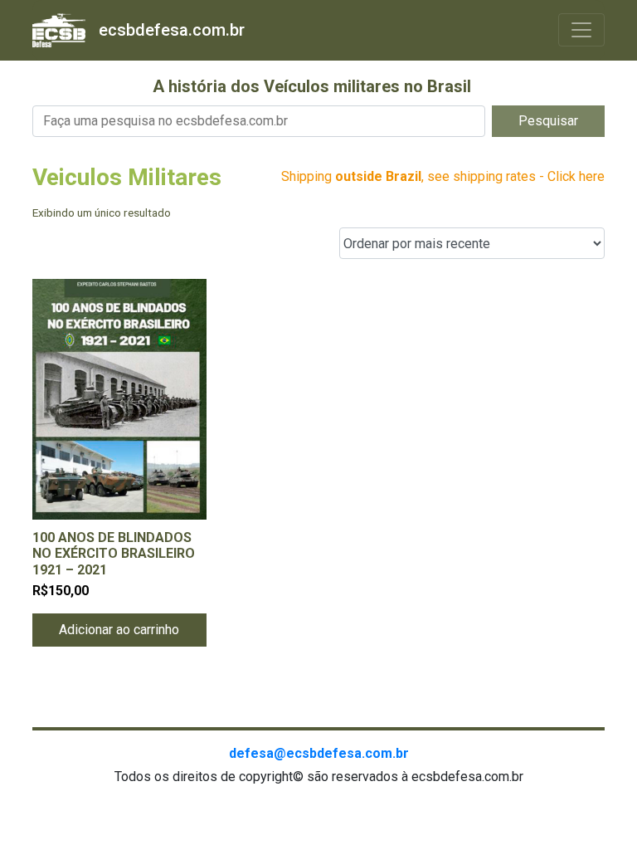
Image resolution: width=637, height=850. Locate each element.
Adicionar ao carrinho (119, 630)
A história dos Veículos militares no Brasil (312, 86)
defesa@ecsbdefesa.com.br (319, 753)
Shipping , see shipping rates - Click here (443, 176)
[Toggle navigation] (581, 29)
